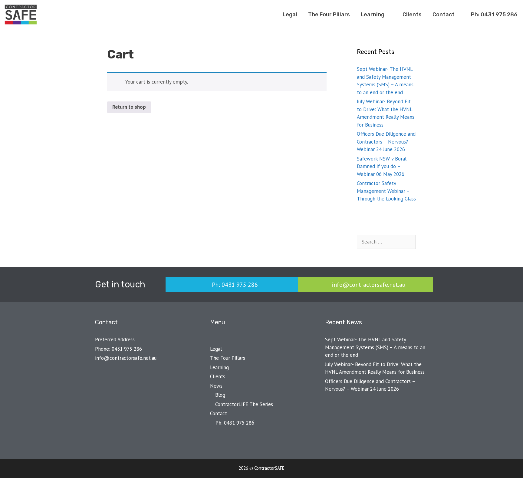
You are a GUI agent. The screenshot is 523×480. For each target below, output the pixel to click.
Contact (444, 14)
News (216, 385)
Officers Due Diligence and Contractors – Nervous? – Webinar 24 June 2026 (386, 142)
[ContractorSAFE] (22, 14)
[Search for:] (386, 241)
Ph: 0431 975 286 (494, 14)
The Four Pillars (329, 14)
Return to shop (129, 107)
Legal (290, 14)
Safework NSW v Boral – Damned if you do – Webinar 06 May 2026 (384, 166)
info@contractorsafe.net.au (125, 358)
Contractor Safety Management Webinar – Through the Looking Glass (386, 191)
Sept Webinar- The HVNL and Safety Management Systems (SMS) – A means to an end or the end (375, 347)
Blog (220, 395)
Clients (412, 14)
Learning (372, 14)
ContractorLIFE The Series (244, 404)
